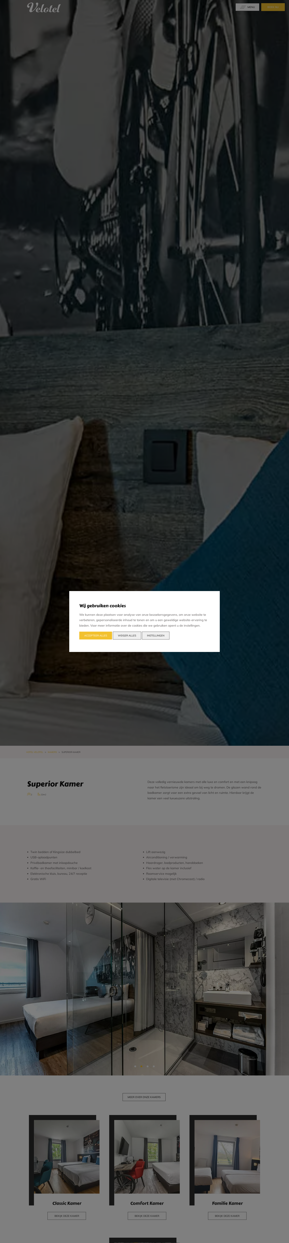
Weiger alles (127, 635)
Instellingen (155, 635)
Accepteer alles (95, 635)
